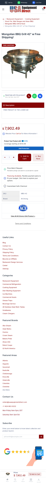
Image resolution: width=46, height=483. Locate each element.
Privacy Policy (8, 249)
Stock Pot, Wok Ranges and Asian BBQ (19, 21)
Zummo (5, 332)
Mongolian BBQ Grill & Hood (15, 24)
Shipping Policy (8, 252)
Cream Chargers (9, 313)
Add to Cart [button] (25, 157)
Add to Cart (35, 474)
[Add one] (14, 157)
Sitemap (6, 269)
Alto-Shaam (7, 326)
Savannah (6, 367)
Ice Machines (7, 294)
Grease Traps (7, 300)
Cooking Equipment (32, 19)
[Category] (31, 480)
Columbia (6, 383)
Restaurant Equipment (15, 19)
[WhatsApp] (34, 96)
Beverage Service (9, 304)
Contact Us (7, 246)
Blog (4, 243)
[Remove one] (5, 157)
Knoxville (6, 377)
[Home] (7, 480)
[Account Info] (39, 479)
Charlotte (6, 387)
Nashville (6, 370)
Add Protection (24, 148)
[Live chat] (40, 96)
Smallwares (7, 310)
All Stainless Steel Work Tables (14, 307)
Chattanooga (7, 373)
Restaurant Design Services (13, 262)
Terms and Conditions (10, 256)
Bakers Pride (7, 339)
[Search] (15, 480)
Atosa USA (6, 342)
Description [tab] (9, 105)
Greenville (6, 380)
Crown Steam (7, 335)
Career (5, 265)
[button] (41, 437)
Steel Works (7, 329)
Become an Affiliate (10, 259)
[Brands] (23, 480)
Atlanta (5, 360)
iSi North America (9, 348)
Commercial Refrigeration (12, 284)
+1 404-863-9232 (9, 406)
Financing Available (14, 176)
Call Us (18, 133)
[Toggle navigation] (3, 9)
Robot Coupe (7, 345)
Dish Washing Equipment (12, 291)
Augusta (6, 364)
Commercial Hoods (9, 297)
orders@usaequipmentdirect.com (15, 402)
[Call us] (29, 96)
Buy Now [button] (38, 157)
